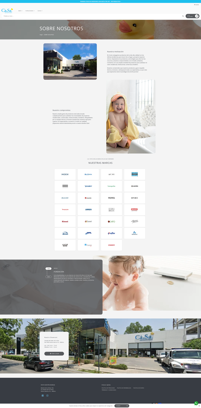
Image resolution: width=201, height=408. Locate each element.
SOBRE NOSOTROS (49, 34)
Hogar (41, 34)
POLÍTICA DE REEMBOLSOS (124, 388)
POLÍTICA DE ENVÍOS (138, 388)
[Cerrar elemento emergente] (199, 406)
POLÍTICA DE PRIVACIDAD (108, 388)
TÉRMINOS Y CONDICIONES (109, 390)
